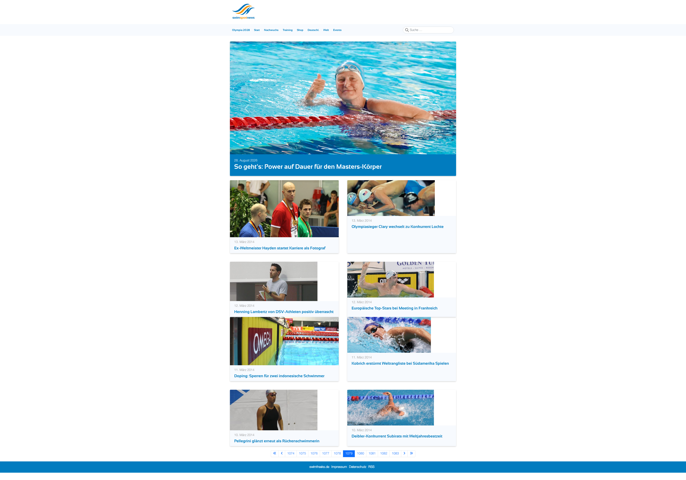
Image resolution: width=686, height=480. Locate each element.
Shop (300, 29)
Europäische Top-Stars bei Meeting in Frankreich (395, 308)
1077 (325, 453)
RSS (371, 467)
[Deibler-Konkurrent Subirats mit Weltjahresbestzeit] (390, 407)
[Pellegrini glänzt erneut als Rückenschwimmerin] (273, 409)
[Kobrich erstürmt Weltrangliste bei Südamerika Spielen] (389, 334)
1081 (372, 453)
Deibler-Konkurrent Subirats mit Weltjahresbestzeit (397, 436)
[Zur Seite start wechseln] (275, 453)
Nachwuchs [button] (271, 29)
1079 (348, 453)
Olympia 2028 (241, 29)
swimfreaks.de (319, 467)
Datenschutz (357, 467)
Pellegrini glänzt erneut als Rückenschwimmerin (276, 441)
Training (288, 29)
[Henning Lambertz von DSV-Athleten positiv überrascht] (273, 281)
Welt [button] (326, 29)
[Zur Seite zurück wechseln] (282, 453)
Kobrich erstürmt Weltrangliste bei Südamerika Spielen (400, 363)
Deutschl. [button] (313, 29)
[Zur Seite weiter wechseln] (404, 453)
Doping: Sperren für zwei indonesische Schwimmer (279, 376)
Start (257, 29)
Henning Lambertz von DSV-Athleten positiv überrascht (284, 311)
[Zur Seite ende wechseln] (411, 453)
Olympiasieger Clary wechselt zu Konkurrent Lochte (398, 226)
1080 (360, 453)
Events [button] (337, 29)
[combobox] (428, 30)
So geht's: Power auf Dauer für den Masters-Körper (308, 166)
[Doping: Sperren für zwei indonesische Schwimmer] (284, 340)
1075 (302, 453)
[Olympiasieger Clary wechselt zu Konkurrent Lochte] (391, 198)
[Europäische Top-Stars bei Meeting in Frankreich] (390, 279)
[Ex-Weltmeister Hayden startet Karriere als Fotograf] (284, 208)
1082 (383, 453)
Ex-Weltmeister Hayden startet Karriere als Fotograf (279, 248)
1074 (290, 453)
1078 (337, 453)
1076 (314, 453)
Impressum (339, 467)
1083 (395, 453)
